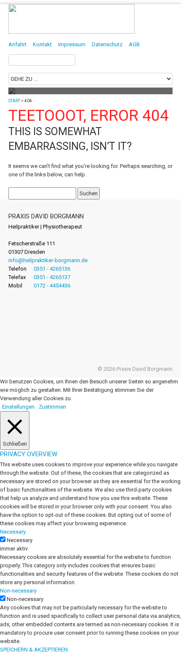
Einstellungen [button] (18, 407)
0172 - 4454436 (52, 285)
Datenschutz (107, 44)
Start (14, 100)
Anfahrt (17, 44)
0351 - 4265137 (52, 277)
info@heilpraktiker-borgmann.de (48, 260)
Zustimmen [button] (52, 407)
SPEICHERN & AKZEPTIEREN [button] (34, 649)
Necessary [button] (13, 532)
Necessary (19, 540)
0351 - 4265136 (52, 269)
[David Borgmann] (71, 32)
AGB (134, 44)
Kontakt (42, 44)
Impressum (71, 44)
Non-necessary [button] (18, 591)
